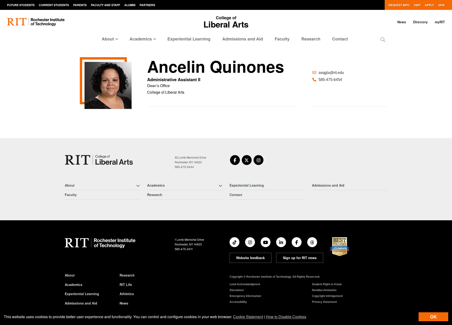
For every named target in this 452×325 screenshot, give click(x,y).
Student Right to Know (327, 284)
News (401, 22)
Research (310, 39)
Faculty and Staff (105, 5)
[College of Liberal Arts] (99, 160)
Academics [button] (140, 39)
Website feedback (250, 257)
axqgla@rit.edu (331, 73)
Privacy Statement (324, 302)
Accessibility (238, 302)
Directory (420, 22)
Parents (80, 5)
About (70, 275)
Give (441, 5)
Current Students (54, 5)
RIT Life (126, 284)
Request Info (398, 5)
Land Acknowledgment (245, 284)
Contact (340, 39)
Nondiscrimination (324, 290)
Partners (147, 5)
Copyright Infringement (327, 296)
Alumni (129, 5)
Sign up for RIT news (300, 257)
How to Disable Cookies (286, 316)
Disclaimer (237, 290)
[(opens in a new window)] (235, 160)
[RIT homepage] (36, 22)
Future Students (21, 5)
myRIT (440, 22)
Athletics (127, 293)
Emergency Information (245, 296)
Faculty (282, 39)
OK (433, 316)
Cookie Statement (248, 316)
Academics (73, 284)
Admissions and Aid (242, 39)
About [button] (108, 39)
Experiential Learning (188, 39)
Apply (429, 5)
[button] (383, 39)
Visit (417, 5)
